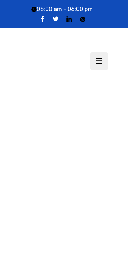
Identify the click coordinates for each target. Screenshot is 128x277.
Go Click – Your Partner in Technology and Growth (50, 61)
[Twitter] (55, 19)
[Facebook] (42, 19)
